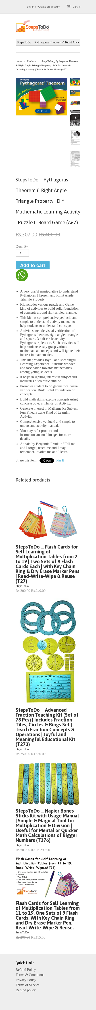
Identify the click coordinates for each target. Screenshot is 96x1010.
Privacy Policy (26, 980)
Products (31, 61)
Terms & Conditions (30, 975)
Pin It (60, 460)
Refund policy (26, 990)
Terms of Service (28, 985)
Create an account (49, 6)
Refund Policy (26, 969)
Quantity (22, 246)
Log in (30, 6)
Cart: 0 (76, 6)
